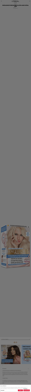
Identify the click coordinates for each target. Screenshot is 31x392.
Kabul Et (20, 390)
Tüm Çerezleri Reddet (26, 390)
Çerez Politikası (25, 388)
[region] (15, 388)
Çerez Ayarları (2, 390)
